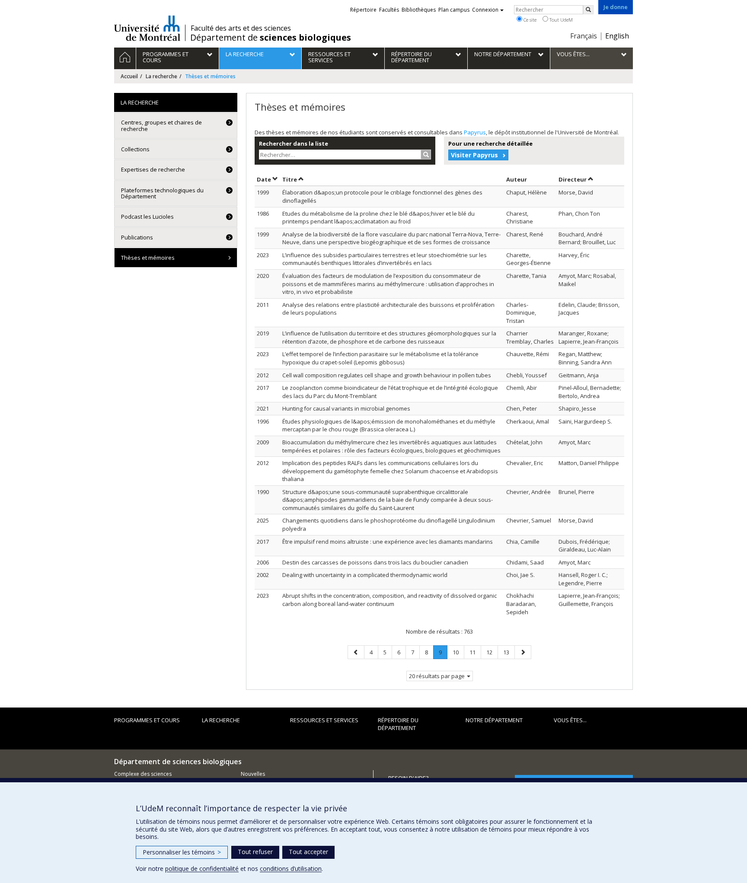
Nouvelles (253, 774)
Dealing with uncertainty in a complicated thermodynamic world (364, 575)
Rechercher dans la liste (293, 143)
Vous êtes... (570, 720)
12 (492, 652)
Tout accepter (308, 852)
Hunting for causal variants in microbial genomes (346, 408)
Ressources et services (324, 720)
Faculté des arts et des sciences (241, 28)
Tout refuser (255, 852)
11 (475, 652)
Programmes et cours (147, 720)
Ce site (529, 19)
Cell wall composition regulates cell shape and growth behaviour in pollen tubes (386, 375)
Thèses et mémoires (148, 257)
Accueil (129, 76)
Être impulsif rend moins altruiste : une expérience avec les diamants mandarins (387, 541)
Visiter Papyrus (474, 155)
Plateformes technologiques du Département (162, 193)
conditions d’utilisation (291, 868)
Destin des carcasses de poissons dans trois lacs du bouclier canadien (375, 562)
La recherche (161, 76)
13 (509, 652)
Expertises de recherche (153, 169)
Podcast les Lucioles (147, 216)
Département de (270, 37)
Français (583, 36)
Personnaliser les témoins (182, 852)
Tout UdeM (560, 19)
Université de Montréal (147, 28)
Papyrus (475, 132)
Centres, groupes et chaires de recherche (161, 125)
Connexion (485, 9)
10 (458, 652)
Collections (135, 149)
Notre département (494, 720)
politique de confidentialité (202, 868)
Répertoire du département (398, 724)
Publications (137, 237)
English (617, 36)
